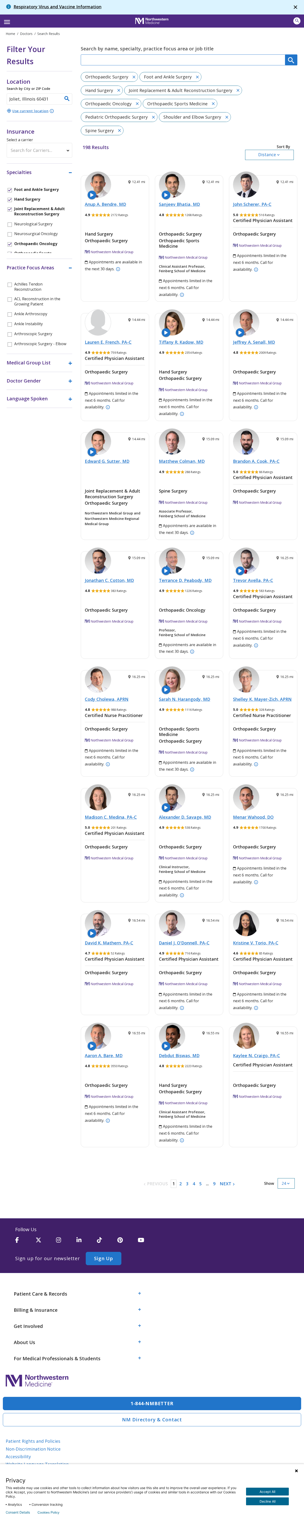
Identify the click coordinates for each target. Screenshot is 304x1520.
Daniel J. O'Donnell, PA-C (184, 943)
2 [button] (180, 1183)
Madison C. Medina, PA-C (111, 817)
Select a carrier (20, 139)
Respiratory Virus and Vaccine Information (57, 7)
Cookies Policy (48, 1512)
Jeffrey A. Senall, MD (254, 342)
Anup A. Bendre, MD (105, 204)
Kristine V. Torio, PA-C (255, 943)
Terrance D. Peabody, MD (185, 580)
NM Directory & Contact (152, 1419)
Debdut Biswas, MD (179, 1055)
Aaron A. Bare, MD (104, 1055)
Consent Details (18, 1512)
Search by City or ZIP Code (28, 84)
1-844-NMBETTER (152, 1403)
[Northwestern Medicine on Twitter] (46, 1242)
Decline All (268, 1501)
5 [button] (200, 1183)
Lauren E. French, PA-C (108, 342)
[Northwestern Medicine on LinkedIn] (86, 1242)
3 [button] (187, 1183)
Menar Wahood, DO (253, 817)
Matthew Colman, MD (182, 461)
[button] (6, 20)
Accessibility (18, 1456)
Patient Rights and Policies (33, 1441)
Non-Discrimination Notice (33, 1449)
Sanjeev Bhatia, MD (179, 204)
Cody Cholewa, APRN (106, 699)
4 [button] (194, 1183)
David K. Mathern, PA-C (109, 943)
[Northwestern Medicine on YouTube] (148, 1242)
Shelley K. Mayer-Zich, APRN (262, 699)
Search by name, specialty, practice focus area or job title (147, 48)
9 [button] (214, 1183)
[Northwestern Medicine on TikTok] (107, 1242)
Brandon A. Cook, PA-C (256, 461)
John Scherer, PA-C (252, 204)
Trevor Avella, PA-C (253, 580)
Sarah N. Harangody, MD (184, 699)
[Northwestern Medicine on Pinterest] (127, 1242)
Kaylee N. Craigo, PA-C (256, 1055)
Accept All (267, 1492)
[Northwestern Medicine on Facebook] (25, 1242)
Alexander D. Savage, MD (185, 817)
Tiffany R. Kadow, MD (181, 342)
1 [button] (173, 1183)
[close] (295, 7)
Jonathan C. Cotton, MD (109, 580)
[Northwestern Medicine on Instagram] (66, 1242)
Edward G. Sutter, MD (107, 461)
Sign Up (103, 1258)
